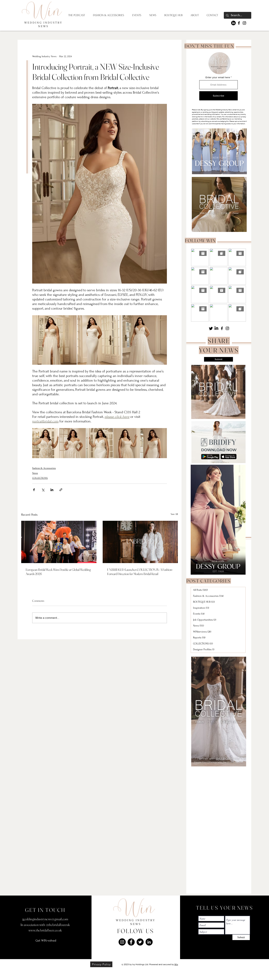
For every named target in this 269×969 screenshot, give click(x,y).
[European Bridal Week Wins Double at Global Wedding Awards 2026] (58, 542)
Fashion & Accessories (44, 468)
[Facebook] (239, 23)
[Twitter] (211, 328)
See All (174, 514)
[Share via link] (61, 489)
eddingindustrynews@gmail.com (46, 919)
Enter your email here (218, 77)
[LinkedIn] (233, 23)
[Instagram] (244, 23)
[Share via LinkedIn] (52, 489)
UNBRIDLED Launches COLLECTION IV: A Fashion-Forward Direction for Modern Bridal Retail (140, 571)
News (35, 473)
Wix (176, 964)
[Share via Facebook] (34, 489)
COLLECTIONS (40, 478)
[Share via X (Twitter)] (43, 489)
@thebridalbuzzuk (58, 924)
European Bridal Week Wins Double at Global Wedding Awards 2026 (58, 571)
